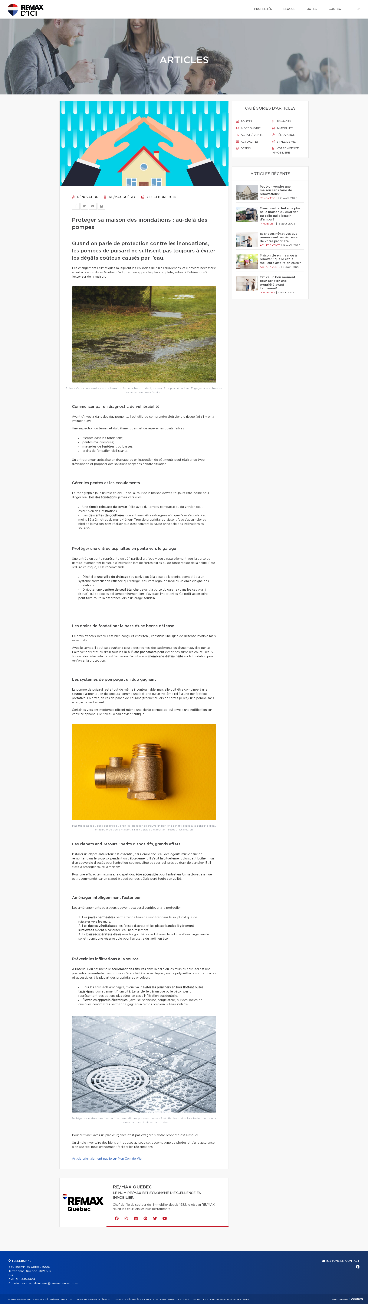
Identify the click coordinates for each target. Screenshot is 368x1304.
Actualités (249, 142)
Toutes (246, 121)
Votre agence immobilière (285, 150)
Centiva (356, 1299)
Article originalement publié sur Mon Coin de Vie (107, 1158)
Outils (312, 9)
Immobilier (284, 128)
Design (245, 148)
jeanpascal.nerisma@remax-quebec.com (49, 1283)
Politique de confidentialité (161, 1299)
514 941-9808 (25, 1279)
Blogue (289, 9)
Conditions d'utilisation (198, 1299)
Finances (283, 121)
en (359, 9)
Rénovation (87, 197)
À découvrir (250, 128)
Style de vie (286, 142)
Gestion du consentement (233, 1299)
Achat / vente (251, 135)
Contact (336, 9)
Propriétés (263, 9)
